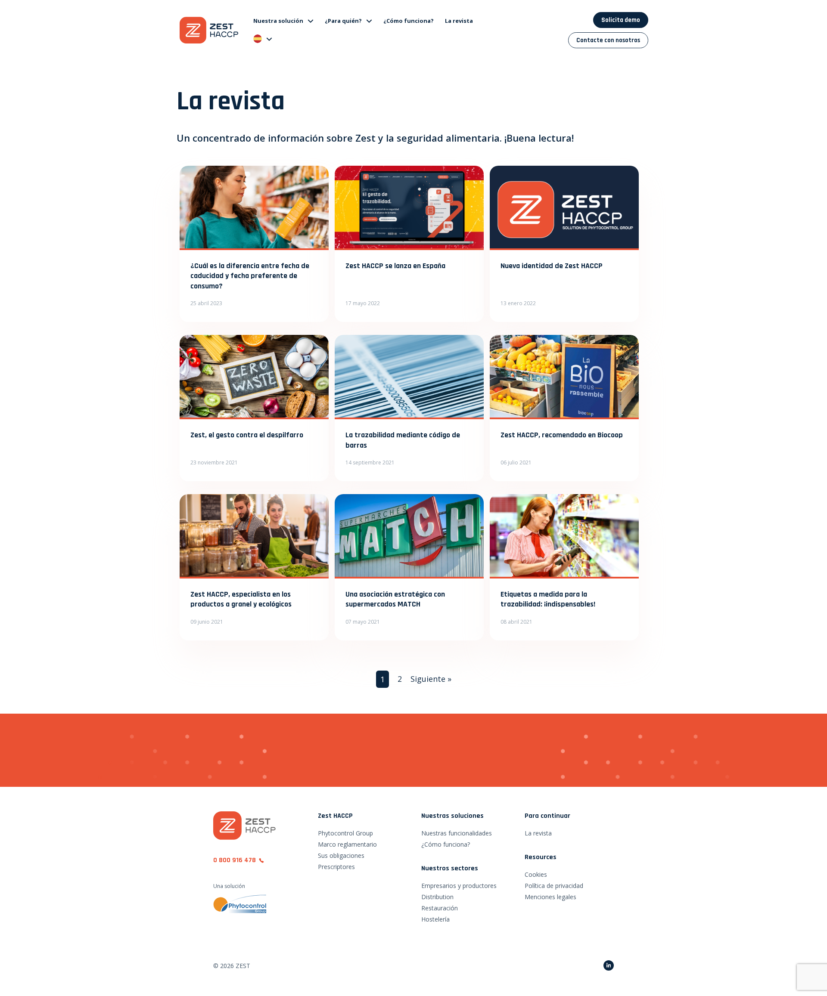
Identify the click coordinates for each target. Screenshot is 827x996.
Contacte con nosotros (608, 40)
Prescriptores (336, 867)
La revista (459, 21)
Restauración (439, 908)
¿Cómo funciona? (408, 21)
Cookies (536, 874)
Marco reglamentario (347, 844)
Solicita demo (620, 20)
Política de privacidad (554, 886)
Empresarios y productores (459, 886)
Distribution (437, 897)
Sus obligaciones (341, 855)
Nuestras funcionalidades (456, 833)
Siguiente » (430, 679)
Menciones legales (550, 897)
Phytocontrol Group (345, 833)
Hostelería (435, 919)
